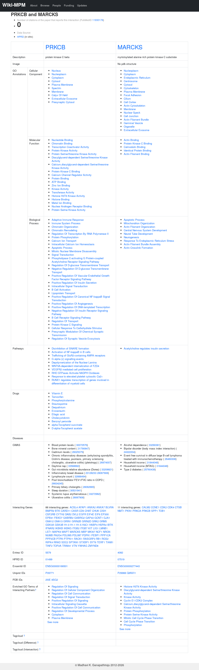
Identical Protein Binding (137, 150)
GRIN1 (67, 521)
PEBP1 (95, 535)
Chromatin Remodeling (64, 230)
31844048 (152, 462)
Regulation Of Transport (65, 321)
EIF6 (97, 514)
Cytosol (56, 81)
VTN (74, 545)
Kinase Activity (60, 189)
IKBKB (59, 528)
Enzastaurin (58, 411)
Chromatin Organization (65, 227)
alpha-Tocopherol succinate (67, 425)
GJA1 (107, 518)
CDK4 (171, 507)
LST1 (48, 532)
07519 (121, 559)
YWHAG (82, 545)
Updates (82, 5)
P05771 (49, 573)
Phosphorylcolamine (63, 400)
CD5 (81, 511)
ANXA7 (100, 507)
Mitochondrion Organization (139, 223)
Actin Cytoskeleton (134, 105)
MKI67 (91, 532)
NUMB (49, 535)
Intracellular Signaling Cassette (69, 604)
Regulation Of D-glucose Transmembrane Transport (80, 265)
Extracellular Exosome (64, 98)
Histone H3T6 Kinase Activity (68, 196)
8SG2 (54, 579)
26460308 (170, 459)
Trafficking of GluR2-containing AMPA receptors (78, 355)
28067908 (102, 473)
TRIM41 (66, 545)
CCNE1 (155, 507)
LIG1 (96, 528)
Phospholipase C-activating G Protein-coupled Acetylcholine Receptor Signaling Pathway (77, 259)
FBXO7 (58, 518)
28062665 (88, 487)
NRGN (106, 532)
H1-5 (78, 525)
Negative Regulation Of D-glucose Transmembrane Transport (80, 270)
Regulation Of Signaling (65, 586)
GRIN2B (76, 521)
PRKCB (55, 47)
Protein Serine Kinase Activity (69, 210)
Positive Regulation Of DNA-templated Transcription (81, 307)
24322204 (129, 452)
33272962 (94, 494)
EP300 (105, 514)
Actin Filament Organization (139, 227)
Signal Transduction (63, 254)
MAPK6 (56, 532)
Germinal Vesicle (133, 123)
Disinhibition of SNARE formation (70, 348)
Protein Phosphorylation (65, 237)
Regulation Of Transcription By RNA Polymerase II (80, 233)
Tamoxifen (57, 397)
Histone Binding (60, 199)
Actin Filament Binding (136, 154)
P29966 (122, 573)
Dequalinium (58, 407)
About (33, 5)
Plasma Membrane (62, 84)
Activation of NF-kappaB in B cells (71, 352)
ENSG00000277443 (129, 566)
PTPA (59, 539)
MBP (84, 532)
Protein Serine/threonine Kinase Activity (74, 154)
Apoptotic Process (62, 247)
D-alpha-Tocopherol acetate (67, 428)
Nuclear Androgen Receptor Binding (72, 206)
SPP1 (154, 511)
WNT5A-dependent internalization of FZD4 (75, 366)
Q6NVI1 (131, 573)
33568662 (73, 466)
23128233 (91, 473)
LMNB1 (103, 528)
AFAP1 (82, 507)
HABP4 (93, 525)
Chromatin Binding (62, 143)
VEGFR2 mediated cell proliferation (71, 369)
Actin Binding (131, 140)
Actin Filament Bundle (136, 119)
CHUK (95, 511)
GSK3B (59, 525)
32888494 (80, 476)
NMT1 (121, 511)
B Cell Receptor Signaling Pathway (71, 317)
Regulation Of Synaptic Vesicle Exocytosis (76, 338)
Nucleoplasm (59, 74)
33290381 (154, 445)
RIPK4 (49, 542)
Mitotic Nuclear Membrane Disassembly (74, 251)
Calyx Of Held (59, 95)
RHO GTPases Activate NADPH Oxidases (76, 373)
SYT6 (93, 542)
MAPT (65, 532)
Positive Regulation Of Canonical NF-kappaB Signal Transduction (81, 298)
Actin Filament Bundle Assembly (142, 244)
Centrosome (130, 81)
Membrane (58, 91)
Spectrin (56, 88)
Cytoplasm (58, 77)
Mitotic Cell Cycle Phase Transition (143, 618)
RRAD (57, 542)
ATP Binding (59, 182)
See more (52, 622)
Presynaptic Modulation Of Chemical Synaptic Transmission (78, 333)
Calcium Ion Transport (64, 240)
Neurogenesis (131, 237)
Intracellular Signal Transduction (70, 286)
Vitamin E (57, 393)
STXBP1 (84, 542)
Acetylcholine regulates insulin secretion (146, 348)
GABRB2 (68, 518)
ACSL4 (74, 507)
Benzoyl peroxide (61, 421)
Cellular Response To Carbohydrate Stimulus (77, 328)
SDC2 (64, 542)
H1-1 (72, 525)
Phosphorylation (133, 625)
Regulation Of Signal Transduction (71, 597)
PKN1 (128, 511)
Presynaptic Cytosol (63, 102)
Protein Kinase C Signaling (67, 324)
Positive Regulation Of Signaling (70, 600)
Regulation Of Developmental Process (73, 611)
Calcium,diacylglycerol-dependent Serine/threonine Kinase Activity (80, 166)
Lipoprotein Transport (63, 293)
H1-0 (66, 525)
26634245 (57, 483)
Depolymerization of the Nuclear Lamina (74, 362)
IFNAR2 (49, 528)
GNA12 (49, 521)
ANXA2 (91, 507)
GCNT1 (98, 518)
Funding (69, 5)
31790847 (83, 448)
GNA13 (58, 521)
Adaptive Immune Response (68, 220)
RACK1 (78, 539)
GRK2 (95, 521)
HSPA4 (102, 525)
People (56, 5)
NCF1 (99, 532)
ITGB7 (83, 528)
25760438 (149, 469)
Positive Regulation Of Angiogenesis (72, 303)
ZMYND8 (93, 545)
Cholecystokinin (61, 418)
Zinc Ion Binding (61, 185)
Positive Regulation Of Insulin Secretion (74, 282)
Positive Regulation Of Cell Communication (76, 607)
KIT (90, 528)
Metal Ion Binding (61, 203)
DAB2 (68, 514)
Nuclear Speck (132, 112)
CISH (103, 511)
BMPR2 (49, 511)
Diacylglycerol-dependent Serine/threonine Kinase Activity (79, 159)
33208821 (106, 469)
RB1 (98, 539)
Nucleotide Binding (62, 140)
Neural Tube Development (138, 233)
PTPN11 (68, 539)
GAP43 (90, 518)
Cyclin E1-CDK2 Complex (138, 600)
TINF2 (48, 545)
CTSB (178, 507)
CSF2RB (50, 514)
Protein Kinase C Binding (66, 171)
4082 (120, 552)
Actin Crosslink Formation (138, 247)
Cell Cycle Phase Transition (139, 621)
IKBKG (68, 528)
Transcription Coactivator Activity (70, 147)
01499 (48, 559)
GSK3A (49, 525)
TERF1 (101, 542)
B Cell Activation (61, 289)
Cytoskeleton (131, 88)
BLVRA (110, 507)
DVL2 (75, 514)
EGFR (82, 514)
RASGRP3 (89, 539)
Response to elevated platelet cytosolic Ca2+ (77, 376)
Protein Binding (60, 178)
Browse (44, 5)
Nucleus (56, 70)
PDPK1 (86, 535)
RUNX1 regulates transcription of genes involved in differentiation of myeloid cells (80, 381)
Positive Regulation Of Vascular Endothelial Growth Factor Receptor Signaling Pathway (80, 277)
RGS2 (105, 539)
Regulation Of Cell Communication (71, 593)
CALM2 (146, 507)
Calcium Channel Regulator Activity (72, 175)
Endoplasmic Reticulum (137, 77)
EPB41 (49, 518)
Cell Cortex (130, 102)
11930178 (97, 20)
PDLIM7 (76, 535)
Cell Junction (131, 116)
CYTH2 (60, 514)
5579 (48, 552)
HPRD (20, 36)
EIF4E (90, 514)
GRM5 (103, 521)
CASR (74, 511)
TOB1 (162, 511)
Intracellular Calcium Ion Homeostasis (73, 244)
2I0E (48, 579)
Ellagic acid (58, 414)
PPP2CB (50, 539)
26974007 (105, 462)
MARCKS (130, 47)
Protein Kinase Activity (65, 150)
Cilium (127, 98)
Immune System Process (66, 223)
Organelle (129, 126)
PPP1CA (105, 535)
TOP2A (57, 545)
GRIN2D (86, 521)
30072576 (81, 445)
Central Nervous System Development (145, 230)
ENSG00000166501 (56, 566)
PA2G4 (58, 535)
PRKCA (137, 511)
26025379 (77, 452)
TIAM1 (109, 542)
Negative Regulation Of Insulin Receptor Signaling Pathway (80, 312)
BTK (57, 511)
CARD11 (66, 511)
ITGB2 (75, 528)
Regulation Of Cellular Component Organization (78, 590)
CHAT (88, 511)
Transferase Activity (63, 192)
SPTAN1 (74, 542)
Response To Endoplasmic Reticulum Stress (149, 240)
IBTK (110, 525)
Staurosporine (59, 404)
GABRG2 (79, 518)
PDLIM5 (67, 535)
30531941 (75, 490)
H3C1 (85, 525)
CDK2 (163, 507)
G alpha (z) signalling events (68, 359)
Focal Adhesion (132, 95)
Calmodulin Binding (134, 147)
